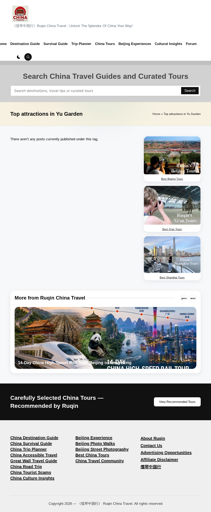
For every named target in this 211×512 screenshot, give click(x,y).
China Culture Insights (32, 478)
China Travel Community (99, 461)
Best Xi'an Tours (172, 229)
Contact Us (151, 445)
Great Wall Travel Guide (33, 461)
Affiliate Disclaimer (159, 459)
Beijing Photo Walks (95, 443)
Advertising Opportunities (166, 452)
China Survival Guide (31, 443)
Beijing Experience (93, 437)
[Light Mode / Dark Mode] (19, 57)
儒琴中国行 (151, 467)
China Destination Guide (34, 437)
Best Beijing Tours (172, 178)
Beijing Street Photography (102, 449)
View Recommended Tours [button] (177, 401)
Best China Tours (92, 455)
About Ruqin (153, 438)
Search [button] (189, 91)
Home (156, 114)
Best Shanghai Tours (172, 277)
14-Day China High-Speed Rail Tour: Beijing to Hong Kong (74, 362)
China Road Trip (26, 466)
